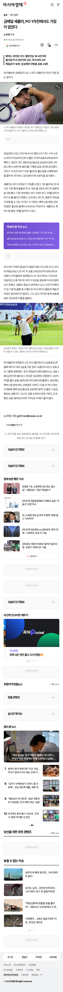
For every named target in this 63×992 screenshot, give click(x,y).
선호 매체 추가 (14, 46)
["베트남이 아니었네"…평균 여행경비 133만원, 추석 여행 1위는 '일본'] (51, 806)
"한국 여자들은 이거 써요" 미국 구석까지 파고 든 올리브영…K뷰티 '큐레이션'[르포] (31, 244)
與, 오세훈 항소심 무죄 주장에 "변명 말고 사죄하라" (40, 517)
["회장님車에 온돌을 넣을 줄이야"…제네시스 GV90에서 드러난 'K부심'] (13, 911)
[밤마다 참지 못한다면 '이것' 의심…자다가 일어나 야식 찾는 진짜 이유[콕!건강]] (51, 776)
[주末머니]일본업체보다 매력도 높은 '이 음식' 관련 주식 (40, 502)
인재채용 (32, 964)
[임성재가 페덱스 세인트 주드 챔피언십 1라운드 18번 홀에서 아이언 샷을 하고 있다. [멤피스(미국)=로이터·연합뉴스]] (31, 324)
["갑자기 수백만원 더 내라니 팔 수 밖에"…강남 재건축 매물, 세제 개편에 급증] (51, 791)
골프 (6, 15)
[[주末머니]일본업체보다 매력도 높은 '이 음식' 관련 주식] (12, 507)
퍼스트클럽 (8, 969)
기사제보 (29, 969)
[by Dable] (54, 833)
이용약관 (24, 974)
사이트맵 (53, 957)
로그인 (10, 957)
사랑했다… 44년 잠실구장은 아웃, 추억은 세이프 (40, 920)
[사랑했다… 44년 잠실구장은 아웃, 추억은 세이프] (13, 926)
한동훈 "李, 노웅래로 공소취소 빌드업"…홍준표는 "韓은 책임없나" (38, 488)
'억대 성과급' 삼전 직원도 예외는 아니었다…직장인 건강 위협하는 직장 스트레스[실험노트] (33, 759)
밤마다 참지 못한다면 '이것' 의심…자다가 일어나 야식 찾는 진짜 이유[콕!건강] (24, 772)
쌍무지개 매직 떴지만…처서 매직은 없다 (41, 874)
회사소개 (7, 964)
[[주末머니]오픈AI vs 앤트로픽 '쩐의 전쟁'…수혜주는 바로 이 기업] (12, 536)
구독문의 (19, 969)
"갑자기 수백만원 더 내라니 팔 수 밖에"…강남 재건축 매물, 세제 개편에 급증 (24, 787)
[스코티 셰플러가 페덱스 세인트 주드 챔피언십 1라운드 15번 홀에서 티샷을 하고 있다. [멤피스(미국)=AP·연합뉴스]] (31, 103)
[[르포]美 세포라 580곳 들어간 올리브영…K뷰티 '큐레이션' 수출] (12, 550)
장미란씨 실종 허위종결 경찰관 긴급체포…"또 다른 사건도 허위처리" (31, 232)
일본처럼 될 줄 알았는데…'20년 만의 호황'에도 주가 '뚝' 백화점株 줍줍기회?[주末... (31, 238)
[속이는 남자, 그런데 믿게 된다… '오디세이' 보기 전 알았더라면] (13, 895)
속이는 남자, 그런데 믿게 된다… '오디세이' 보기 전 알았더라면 (41, 889)
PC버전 (39, 957)
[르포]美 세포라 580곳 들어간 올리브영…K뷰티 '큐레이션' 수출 (39, 546)
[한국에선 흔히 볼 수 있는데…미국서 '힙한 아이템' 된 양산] (51, 821)
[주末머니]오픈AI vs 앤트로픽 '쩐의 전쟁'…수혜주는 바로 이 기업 (40, 531)
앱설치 (24, 957)
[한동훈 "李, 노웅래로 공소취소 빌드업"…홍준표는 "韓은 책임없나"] (12, 493)
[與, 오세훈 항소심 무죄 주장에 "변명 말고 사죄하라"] (12, 522)
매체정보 (35, 974)
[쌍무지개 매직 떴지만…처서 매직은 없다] (13, 880)
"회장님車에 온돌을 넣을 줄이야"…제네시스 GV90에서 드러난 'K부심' (41, 905)
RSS (38, 969)
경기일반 (14, 15)
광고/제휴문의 (20, 964)
